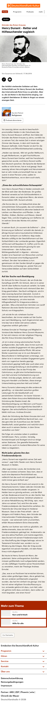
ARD (12, 692)
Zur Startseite (8, 635)
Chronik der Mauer (10, 695)
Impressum (6, 685)
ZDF (17, 692)
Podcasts (30, 12)
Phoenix (25, 692)
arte (32, 692)
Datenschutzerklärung (12, 678)
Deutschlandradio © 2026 (13, 699)
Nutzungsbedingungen (12, 682)
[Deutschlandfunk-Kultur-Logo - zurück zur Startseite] (23, 5)
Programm (17, 12)
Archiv (6, 19)
